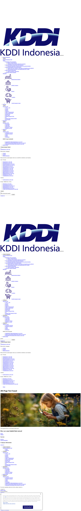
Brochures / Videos (8, 127)
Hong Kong (8, 163)
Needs (4, 60)
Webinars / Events (8, 128)
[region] (21, 501)
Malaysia (8, 172)
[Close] (0, 148)
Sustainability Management (13, 141)
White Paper (7, 126)
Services (4, 104)
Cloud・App (7, 107)
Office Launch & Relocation (10, 70)
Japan (7, 161)
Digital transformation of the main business (13, 67)
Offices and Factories (9, 113)
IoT (6, 117)
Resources (5, 120)
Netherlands (8, 188)
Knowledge (7, 124)
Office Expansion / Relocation (13, 71)
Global (5, 149)
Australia (8, 175)
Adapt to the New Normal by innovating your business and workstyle (21, 68)
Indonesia (8, 171)
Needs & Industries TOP (7, 59)
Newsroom (7, 137)
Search (1, 338)
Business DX (7, 114)
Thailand (8, 168)
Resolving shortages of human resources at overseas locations (19, 66)
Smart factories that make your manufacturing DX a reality (18, 69)
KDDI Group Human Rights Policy (15, 142)
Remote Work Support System (11, 118)
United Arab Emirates (10, 189)
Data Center (7, 115)
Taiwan (8, 166)
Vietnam (8, 169)
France (7, 184)
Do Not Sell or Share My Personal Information (28, 507)
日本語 (4, 153)
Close (4, 58)
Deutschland (9, 185)
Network (7, 111)
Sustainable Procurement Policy (14, 144)
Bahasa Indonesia (6, 155)
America (8, 179)
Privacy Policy (5, 502)
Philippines (8, 173)
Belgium (8, 186)
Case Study (7, 125)
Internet (6, 109)
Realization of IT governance (10, 61)
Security (6, 108)
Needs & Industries (6, 57)
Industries (4, 73)
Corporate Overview (9, 132)
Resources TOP (6, 122)
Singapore (8, 167)
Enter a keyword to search (5, 193)
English (4, 154)
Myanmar (8, 170)
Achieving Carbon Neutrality (10, 72)
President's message (9, 133)
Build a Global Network (12, 62)
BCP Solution (7, 119)
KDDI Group (5, 145)
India (7, 174)
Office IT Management (9, 112)
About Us (5, 129)
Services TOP (5, 106)
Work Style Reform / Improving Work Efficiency (14, 64)
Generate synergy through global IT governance (17, 63)
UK (7, 183)
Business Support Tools (9, 116)
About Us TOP (6, 131)
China (7, 162)
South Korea (9, 165)
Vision (6, 134)
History (6, 135)
